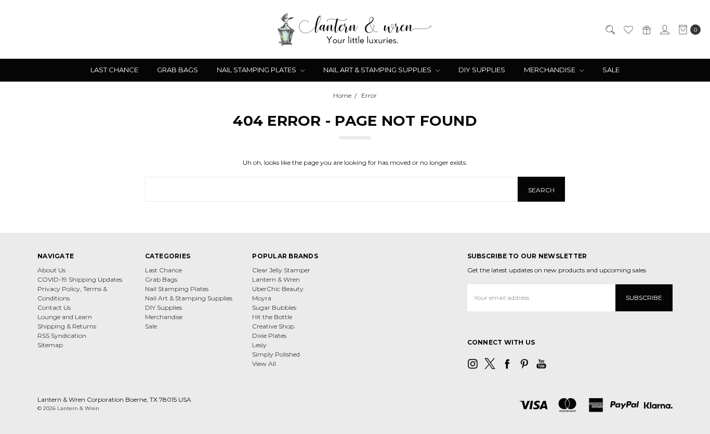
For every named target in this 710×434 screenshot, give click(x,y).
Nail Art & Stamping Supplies (378, 69)
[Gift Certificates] (646, 30)
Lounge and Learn (64, 317)
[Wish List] (628, 30)
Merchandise (550, 69)
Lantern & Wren (276, 279)
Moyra (261, 298)
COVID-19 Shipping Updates (79, 279)
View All (264, 363)
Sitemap (50, 345)
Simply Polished (276, 354)
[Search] (609, 30)
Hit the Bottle (272, 317)
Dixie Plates (269, 335)
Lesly (259, 345)
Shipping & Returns (66, 326)
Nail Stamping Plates (257, 69)
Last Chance (114, 69)
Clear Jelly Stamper (281, 270)
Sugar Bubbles (274, 307)
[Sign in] (664, 30)
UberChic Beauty (278, 289)
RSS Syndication (61, 335)
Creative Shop (273, 326)
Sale (611, 69)
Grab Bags (177, 69)
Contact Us (54, 307)
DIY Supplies (481, 69)
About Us (51, 270)
